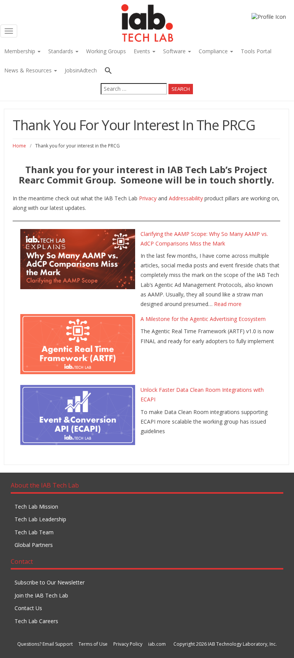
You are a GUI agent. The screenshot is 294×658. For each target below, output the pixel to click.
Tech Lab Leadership (40, 519)
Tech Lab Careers (36, 621)
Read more (228, 304)
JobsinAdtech (81, 70)
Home (19, 145)
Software (175, 51)
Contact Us (28, 608)
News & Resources (28, 70)
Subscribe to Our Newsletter (50, 582)
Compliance (214, 51)
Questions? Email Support (45, 644)
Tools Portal (256, 51)
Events (143, 51)
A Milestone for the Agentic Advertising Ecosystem (203, 318)
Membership (20, 51)
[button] (147, 71)
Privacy (148, 198)
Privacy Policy (127, 644)
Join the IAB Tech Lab (41, 595)
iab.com (157, 644)
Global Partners (34, 544)
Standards (61, 51)
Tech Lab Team (34, 532)
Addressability (186, 198)
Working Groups (106, 51)
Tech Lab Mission (36, 506)
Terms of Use (93, 644)
